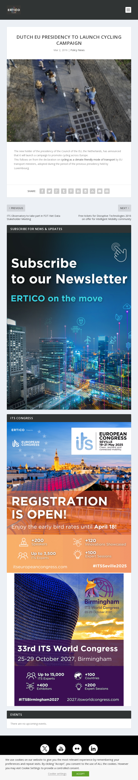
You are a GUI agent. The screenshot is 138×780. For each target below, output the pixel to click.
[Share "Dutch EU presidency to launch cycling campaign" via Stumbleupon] (92, 191)
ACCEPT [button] (80, 773)
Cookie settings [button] (57, 773)
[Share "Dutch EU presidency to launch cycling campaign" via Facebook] (42, 191)
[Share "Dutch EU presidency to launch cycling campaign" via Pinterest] (71, 191)
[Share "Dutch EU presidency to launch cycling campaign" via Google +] (56, 191)
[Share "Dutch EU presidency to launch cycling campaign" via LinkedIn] (78, 191)
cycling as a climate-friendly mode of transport (88, 159)
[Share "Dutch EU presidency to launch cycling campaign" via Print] (107, 191)
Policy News (77, 50)
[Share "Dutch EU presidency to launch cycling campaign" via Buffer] (85, 191)
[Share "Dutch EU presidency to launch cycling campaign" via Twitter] (49, 191)
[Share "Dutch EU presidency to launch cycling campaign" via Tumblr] (63, 191)
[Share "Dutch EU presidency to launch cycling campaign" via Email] (99, 191)
